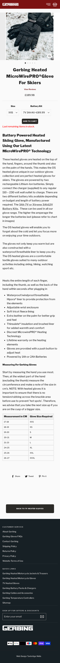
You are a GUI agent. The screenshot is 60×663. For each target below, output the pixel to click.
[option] (30, 36)
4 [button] (32, 63)
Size (13, 106)
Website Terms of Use (12, 561)
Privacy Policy (9, 556)
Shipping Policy (9, 546)
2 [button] (28, 63)
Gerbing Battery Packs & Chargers (19, 588)
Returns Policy (9, 551)
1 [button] (25, 63)
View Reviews (30, 89)
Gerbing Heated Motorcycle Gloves (19, 578)
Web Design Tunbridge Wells (28, 656)
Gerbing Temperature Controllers (18, 598)
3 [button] (30, 63)
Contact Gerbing (10, 541)
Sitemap (6, 602)
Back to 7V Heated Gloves (30, 508)
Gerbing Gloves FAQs (12, 536)
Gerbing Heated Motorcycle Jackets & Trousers (25, 573)
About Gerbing (9, 531)
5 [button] (35, 63)
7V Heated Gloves (10, 583)
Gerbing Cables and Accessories (17, 593)
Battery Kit (36, 106)
